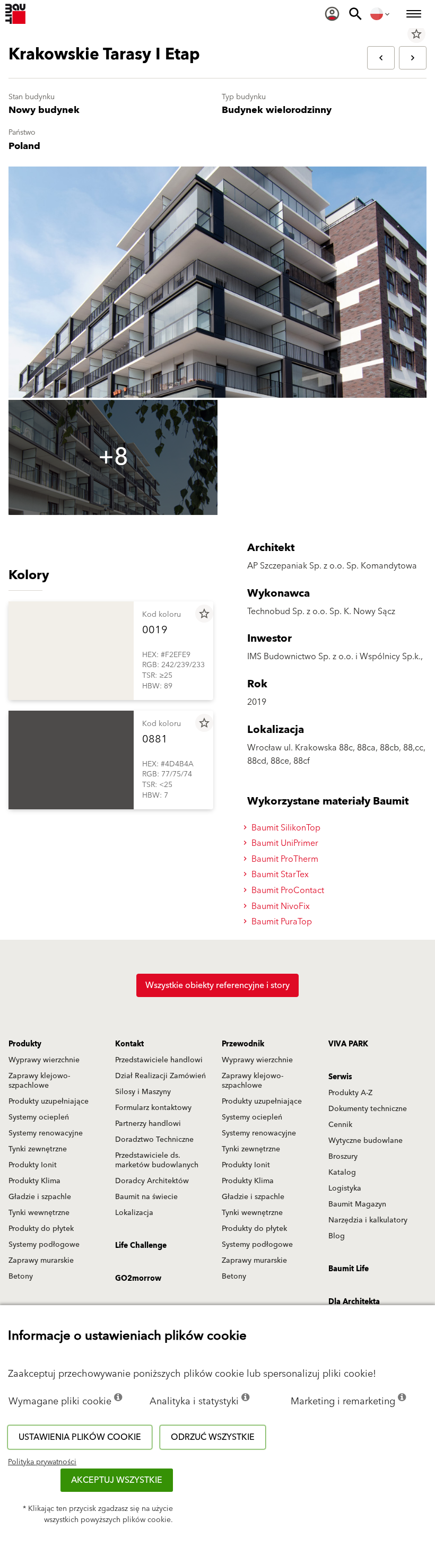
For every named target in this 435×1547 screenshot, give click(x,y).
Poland (24, 146)
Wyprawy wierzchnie (44, 1060)
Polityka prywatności (42, 1462)
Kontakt (129, 1044)
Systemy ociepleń (38, 1117)
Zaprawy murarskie (41, 1260)
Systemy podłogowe (44, 1244)
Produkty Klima (34, 1181)
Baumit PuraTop (280, 921)
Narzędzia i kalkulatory (367, 1220)
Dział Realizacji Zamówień (160, 1076)
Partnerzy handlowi (148, 1123)
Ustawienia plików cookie (80, 1437)
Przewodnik (243, 1044)
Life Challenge (141, 1245)
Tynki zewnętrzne (37, 1149)
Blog (336, 1236)
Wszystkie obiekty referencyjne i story (217, 985)
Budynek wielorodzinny (277, 110)
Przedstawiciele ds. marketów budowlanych (156, 1160)
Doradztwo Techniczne (154, 1139)
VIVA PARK (348, 1044)
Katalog (342, 1172)
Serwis (340, 1077)
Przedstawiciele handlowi (159, 1060)
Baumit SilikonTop (284, 827)
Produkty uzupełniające (48, 1101)
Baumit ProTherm (283, 859)
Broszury (343, 1156)
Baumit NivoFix (279, 906)
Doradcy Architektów (152, 1181)
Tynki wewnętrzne (38, 1213)
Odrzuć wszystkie (213, 1437)
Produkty (24, 1044)
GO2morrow (138, 1278)
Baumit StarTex (279, 874)
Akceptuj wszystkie (116, 1480)
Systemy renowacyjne (45, 1133)
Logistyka (344, 1188)
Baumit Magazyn (357, 1204)
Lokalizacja (134, 1213)
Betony (20, 1276)
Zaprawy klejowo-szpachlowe (39, 1081)
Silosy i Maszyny (143, 1092)
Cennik (340, 1124)
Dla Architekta (354, 1302)
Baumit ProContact (286, 890)
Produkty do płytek (41, 1228)
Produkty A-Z (350, 1093)
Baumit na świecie (146, 1197)
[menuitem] (332, 14)
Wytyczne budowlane (365, 1140)
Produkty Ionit (32, 1165)
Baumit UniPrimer (283, 843)
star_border (416, 34)
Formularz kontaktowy (153, 1108)
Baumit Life (348, 1269)
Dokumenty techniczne (367, 1109)
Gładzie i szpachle (39, 1197)
